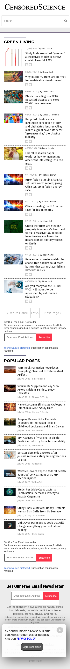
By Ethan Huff (46, 221)
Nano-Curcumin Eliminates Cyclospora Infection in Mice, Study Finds (41, 406)
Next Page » (52, 313)
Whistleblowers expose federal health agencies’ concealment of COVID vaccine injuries (42, 475)
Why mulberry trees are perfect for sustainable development (45, 78)
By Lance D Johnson (49, 115)
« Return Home (17, 313)
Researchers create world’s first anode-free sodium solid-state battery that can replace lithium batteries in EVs (45, 265)
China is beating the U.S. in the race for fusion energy (44, 208)
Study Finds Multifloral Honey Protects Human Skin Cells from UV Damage (41, 509)
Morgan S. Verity (40, 397)
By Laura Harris (46, 148)
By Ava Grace (45, 48)
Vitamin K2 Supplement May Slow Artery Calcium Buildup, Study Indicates (38, 390)
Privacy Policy (35, 661)
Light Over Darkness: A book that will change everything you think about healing (41, 526)
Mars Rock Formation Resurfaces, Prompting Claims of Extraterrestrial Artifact (40, 371)
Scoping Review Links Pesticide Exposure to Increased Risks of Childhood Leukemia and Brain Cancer (41, 423)
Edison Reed (38, 379)
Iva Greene (37, 430)
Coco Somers (38, 515)
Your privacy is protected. (17, 348)
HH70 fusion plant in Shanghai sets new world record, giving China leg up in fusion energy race (43, 185)
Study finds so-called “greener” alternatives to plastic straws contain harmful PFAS (45, 57)
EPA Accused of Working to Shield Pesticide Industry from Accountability (41, 439)
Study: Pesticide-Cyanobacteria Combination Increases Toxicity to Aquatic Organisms (38, 493)
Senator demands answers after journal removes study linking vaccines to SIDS (42, 456)
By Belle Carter (47, 255)
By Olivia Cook (46, 72)
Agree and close (32, 646)
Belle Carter (38, 534)
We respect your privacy (49, 617)
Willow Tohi (37, 464)
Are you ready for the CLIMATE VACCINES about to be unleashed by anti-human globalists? (44, 291)
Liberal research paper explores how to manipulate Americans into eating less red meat (44, 159)
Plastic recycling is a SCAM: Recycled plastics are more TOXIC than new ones (42, 100)
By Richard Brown (47, 175)
